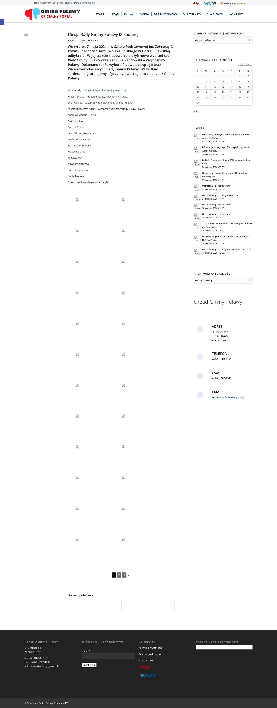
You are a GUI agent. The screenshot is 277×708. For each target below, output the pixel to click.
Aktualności (90, 40)
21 (231, 92)
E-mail (86, 651)
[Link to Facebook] (25, 3)
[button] (2, 22)
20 (223, 92)
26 (215, 97)
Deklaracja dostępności (151, 654)
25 (206, 97)
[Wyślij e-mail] (148, 606)
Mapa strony (145, 660)
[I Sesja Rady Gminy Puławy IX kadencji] (41, 50)
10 (198, 86)
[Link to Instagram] (31, 3)
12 (215, 86)
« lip (196, 111)
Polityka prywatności (150, 647)
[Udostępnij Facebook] (94, 606)
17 (198, 92)
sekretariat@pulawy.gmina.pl (80, 2)
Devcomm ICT (61, 703)
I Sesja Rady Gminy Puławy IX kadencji (103, 34)
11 (206, 86)
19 (215, 92)
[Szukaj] (249, 14)
